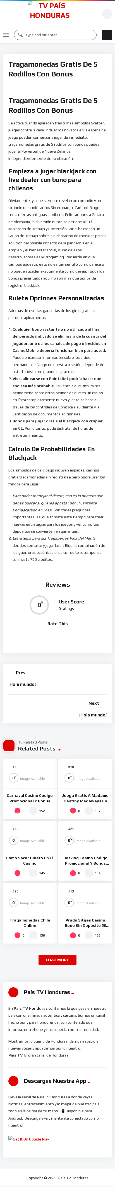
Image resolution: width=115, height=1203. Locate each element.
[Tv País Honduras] (50, 14)
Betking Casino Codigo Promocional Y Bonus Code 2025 (85, 863)
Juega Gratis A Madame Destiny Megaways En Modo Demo (85, 800)
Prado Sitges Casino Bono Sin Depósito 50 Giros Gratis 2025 (85, 925)
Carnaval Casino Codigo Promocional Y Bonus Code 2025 (30, 800)
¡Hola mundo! (22, 684)
